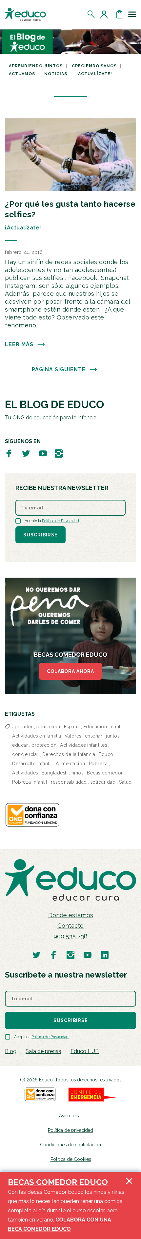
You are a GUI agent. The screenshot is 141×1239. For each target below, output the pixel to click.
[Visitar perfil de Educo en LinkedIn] (105, 955)
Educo (106, 754)
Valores (73, 736)
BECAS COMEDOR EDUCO (58, 1182)
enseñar (94, 736)
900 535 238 (70, 936)
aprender (22, 726)
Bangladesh (55, 772)
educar (20, 745)
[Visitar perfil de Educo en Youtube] (43, 453)
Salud (125, 782)
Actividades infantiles (83, 745)
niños (77, 772)
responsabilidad (69, 782)
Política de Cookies (70, 1159)
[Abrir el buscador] (91, 14)
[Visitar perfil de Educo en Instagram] (59, 453)
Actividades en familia (36, 736)
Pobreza (98, 763)
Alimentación (70, 763)
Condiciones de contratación (70, 1144)
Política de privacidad (70, 1130)
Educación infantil (103, 726)
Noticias (55, 74)
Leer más (19, 344)
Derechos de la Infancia (68, 754)
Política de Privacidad (60, 521)
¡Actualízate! (94, 74)
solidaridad (103, 782)
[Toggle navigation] (132, 14)
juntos (112, 736)
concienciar (25, 754)
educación (48, 726)
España (72, 726)
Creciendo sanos (94, 66)
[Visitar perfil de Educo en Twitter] (26, 453)
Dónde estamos (70, 915)
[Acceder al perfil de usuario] (105, 14)
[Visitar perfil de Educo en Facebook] (9, 453)
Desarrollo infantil (32, 763)
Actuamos (22, 74)
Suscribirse (40, 534)
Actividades (25, 772)
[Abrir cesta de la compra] (119, 14)
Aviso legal (70, 1115)
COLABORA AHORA (70, 671)
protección (43, 745)
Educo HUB (84, 1051)
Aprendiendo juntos (36, 66)
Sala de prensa (43, 1051)
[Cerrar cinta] (129, 1205)
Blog (10, 1051)
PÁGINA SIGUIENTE (59, 369)
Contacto (70, 925)
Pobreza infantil (29, 782)
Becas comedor (105, 772)
